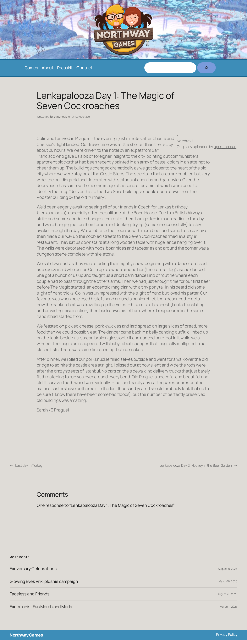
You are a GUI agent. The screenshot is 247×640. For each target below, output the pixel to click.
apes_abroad (225, 146)
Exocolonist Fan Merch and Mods (41, 606)
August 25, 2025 (227, 594)
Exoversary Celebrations (33, 568)
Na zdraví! (185, 140)
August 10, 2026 (227, 569)
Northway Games (26, 635)
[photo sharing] (177, 135)
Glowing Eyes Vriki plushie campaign (44, 581)
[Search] (206, 67)
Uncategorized (81, 116)
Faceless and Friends (29, 594)
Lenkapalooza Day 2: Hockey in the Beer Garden (196, 465)
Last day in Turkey (28, 465)
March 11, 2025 (228, 606)
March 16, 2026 (228, 581)
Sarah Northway (59, 116)
